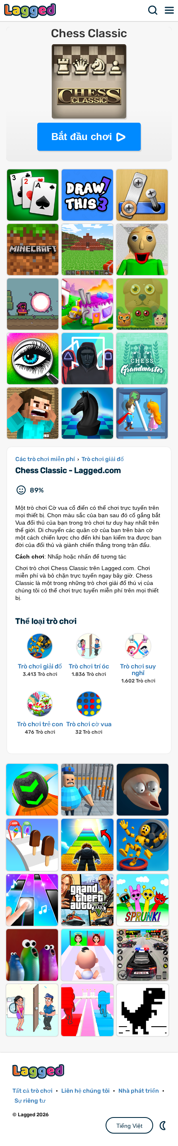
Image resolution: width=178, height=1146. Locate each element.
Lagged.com (39, 1071)
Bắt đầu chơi (81, 136)
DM (163, 1125)
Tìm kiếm (153, 10)
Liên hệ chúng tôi (85, 1090)
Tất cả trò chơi (32, 1090)
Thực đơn (169, 10)
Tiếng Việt (129, 1125)
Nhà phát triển (138, 1090)
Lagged (31, 10)
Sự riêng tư (30, 1100)
